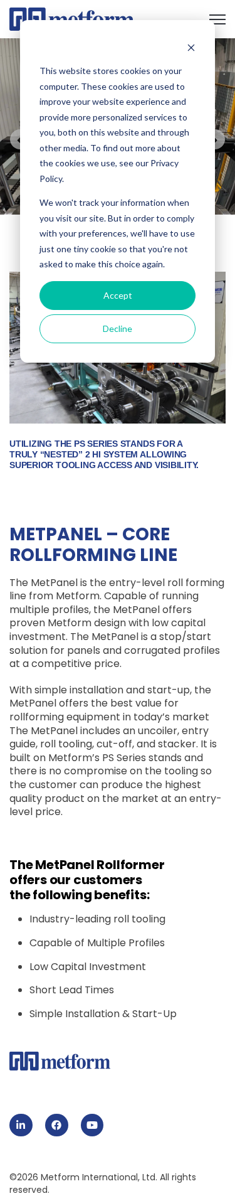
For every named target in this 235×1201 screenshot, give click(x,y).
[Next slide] (215, 139)
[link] (71, 18)
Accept (117, 295)
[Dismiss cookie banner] (191, 47)
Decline (117, 328)
